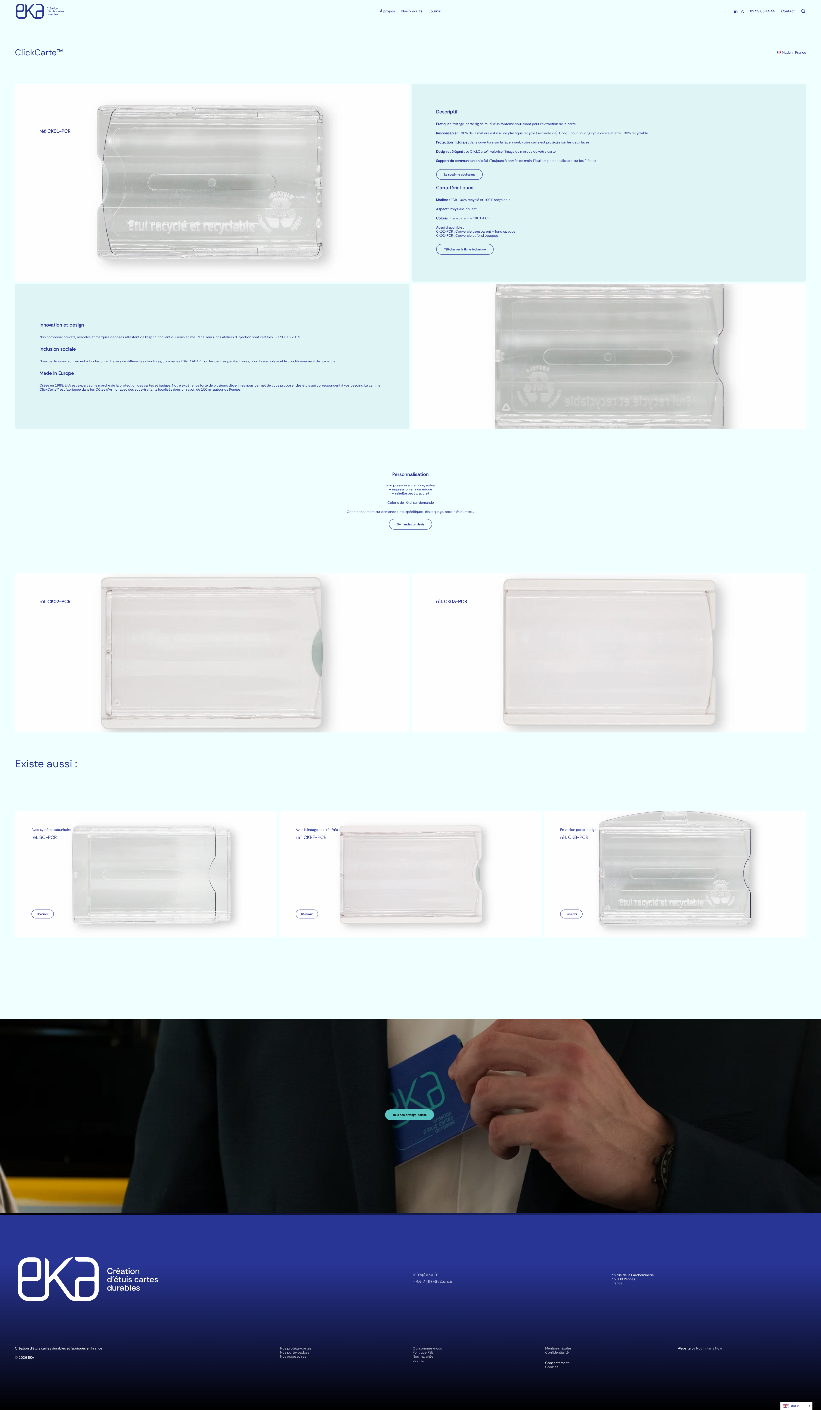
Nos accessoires (293, 1356)
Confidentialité (557, 1352)
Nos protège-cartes (295, 1348)
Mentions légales (558, 1348)
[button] (459, 174)
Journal (418, 1360)
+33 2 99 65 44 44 (432, 1282)
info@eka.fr (425, 1274)
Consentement (557, 1363)
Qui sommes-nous (427, 1348)
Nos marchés (423, 1356)
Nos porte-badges (294, 1352)
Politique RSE (423, 1352)
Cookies (551, 1367)
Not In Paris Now (709, 1348)
